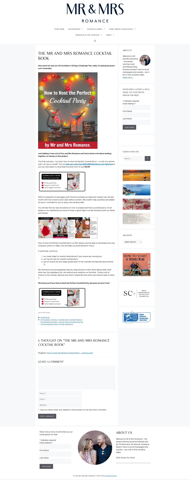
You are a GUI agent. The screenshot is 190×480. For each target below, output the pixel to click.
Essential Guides (94, 29)
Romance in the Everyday (87, 35)
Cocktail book (63, 320)
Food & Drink (45, 317)
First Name (127, 111)
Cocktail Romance (75, 320)
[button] (95, 41)
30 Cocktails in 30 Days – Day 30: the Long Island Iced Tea (61, 322)
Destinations (74, 29)
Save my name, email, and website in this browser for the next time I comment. (73, 410)
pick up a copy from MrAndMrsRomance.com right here (89, 164)
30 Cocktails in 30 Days (49, 320)
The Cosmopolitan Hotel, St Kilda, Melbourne (56, 324)
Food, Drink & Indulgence (121, 29)
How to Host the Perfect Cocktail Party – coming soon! (70, 353)
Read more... (128, 77)
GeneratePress (111, 476)
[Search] (147, 158)
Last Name (127, 119)
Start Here (59, 29)
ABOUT (109, 35)
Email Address (129, 104)
